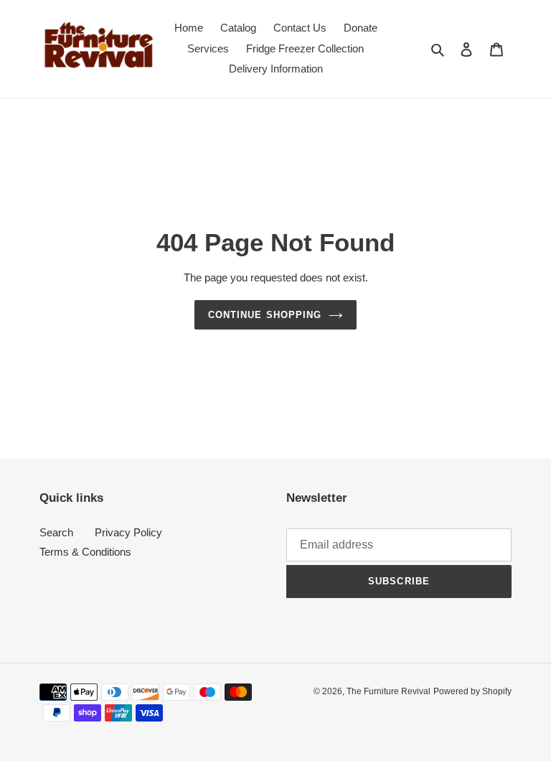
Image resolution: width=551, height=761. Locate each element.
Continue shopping (264, 314)
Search (56, 532)
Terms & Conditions (85, 552)
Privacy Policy (128, 532)
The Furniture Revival (388, 691)
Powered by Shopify (472, 691)
